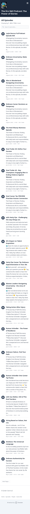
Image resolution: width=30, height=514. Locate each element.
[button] (3, 33)
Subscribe (19, 497)
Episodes (8, 497)
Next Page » (5, 481)
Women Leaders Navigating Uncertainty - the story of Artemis (16, 286)
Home (3, 497)
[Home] (15, 5)
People (13, 497)
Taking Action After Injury (15, 307)
